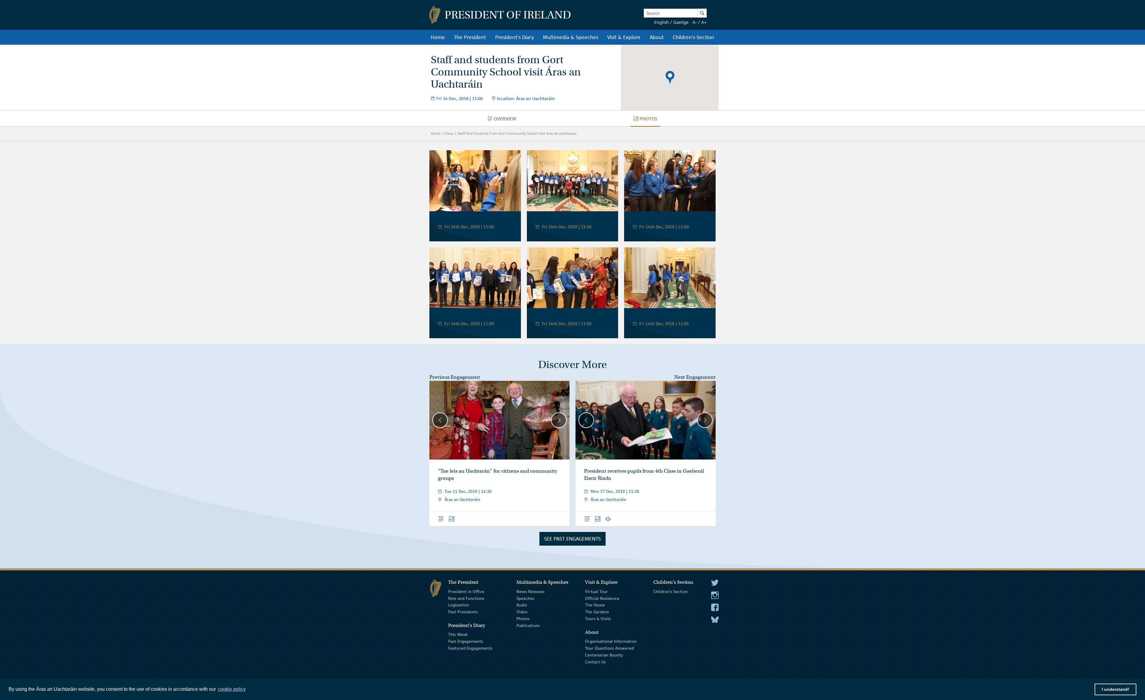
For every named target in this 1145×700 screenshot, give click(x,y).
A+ (704, 22)
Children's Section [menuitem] (693, 37)
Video (521, 611)
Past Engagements (465, 641)
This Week (458, 634)
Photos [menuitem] (650, 120)
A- (695, 22)
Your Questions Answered (609, 648)
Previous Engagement (454, 377)
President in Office (466, 591)
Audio (521, 605)
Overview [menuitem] (507, 120)
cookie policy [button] (232, 689)
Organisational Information (611, 641)
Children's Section (670, 591)
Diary (449, 133)
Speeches (525, 598)
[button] (670, 77)
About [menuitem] (657, 37)
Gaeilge (680, 22)
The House (595, 605)
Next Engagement (695, 377)
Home (436, 133)
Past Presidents (463, 611)
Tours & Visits (598, 618)
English (661, 22)
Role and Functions (466, 598)
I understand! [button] (1115, 689)
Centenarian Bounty (604, 655)
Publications (528, 625)
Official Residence (602, 598)
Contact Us (595, 661)
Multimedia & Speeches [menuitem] (570, 37)
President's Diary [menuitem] (514, 37)
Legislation (458, 605)
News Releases (530, 591)
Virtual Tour (596, 591)
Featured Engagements (470, 648)
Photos (523, 618)
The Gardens (597, 611)
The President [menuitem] (470, 37)
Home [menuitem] (438, 37)
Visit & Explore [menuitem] (623, 37)
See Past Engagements (572, 539)
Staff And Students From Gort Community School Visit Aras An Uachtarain (517, 133)
